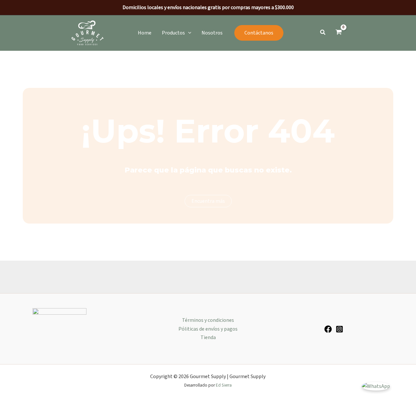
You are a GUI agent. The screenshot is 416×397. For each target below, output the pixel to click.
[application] (188, 32)
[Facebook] (328, 329)
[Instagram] (339, 329)
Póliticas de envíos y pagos (208, 329)
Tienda (208, 337)
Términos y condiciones (208, 320)
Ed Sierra (224, 385)
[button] (177, 32)
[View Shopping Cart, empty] (338, 33)
